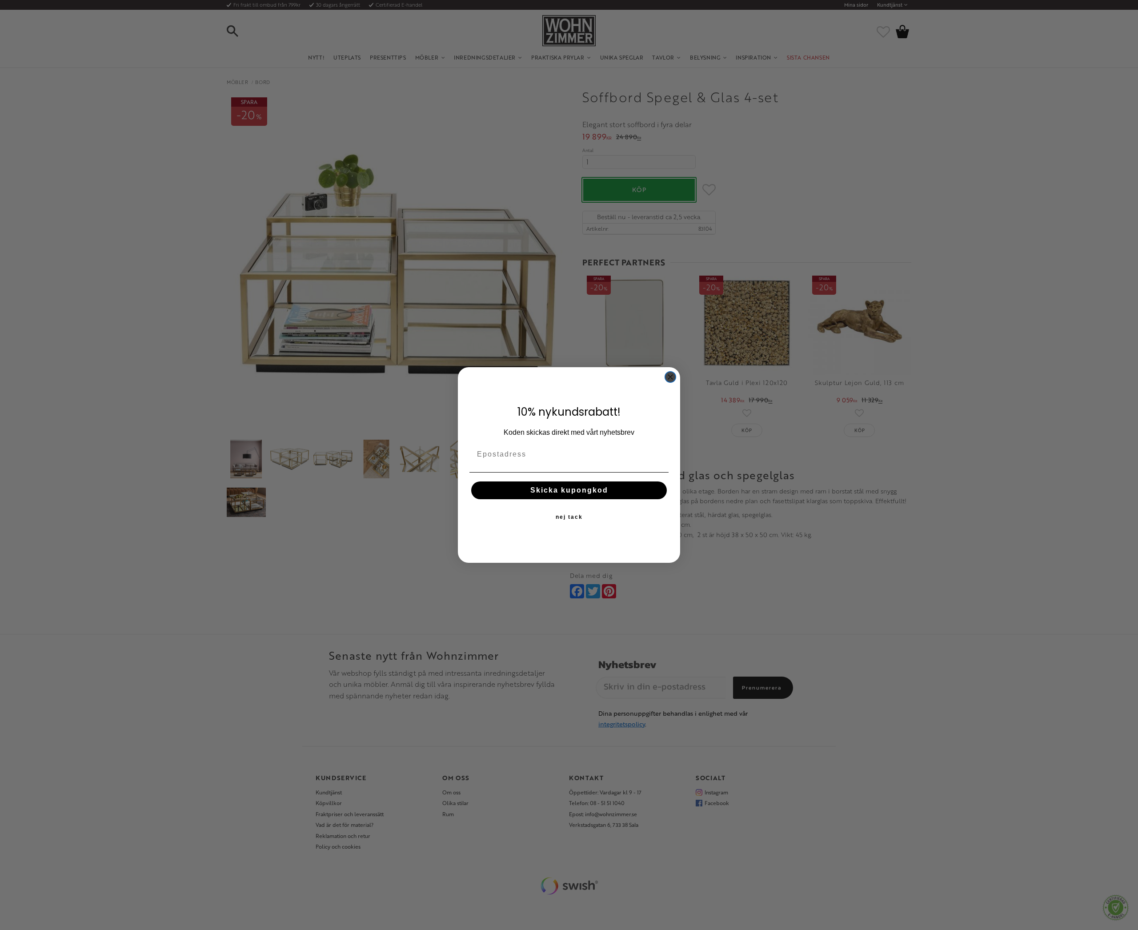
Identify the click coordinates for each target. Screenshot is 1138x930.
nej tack (569, 517)
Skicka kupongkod (569, 490)
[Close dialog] (670, 377)
